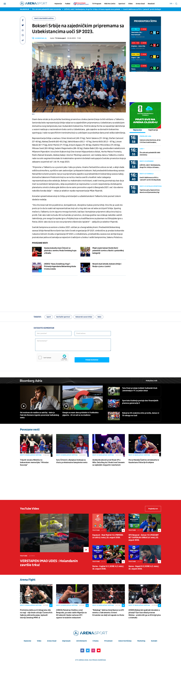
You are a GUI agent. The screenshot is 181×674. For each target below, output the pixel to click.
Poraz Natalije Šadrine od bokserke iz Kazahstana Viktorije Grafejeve (144, 461)
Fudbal (67, 4)
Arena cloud (140, 4)
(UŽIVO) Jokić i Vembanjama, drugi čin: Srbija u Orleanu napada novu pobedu (87, 9)
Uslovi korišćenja (124, 641)
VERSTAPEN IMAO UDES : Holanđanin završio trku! (49, 563)
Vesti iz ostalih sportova (151, 186)
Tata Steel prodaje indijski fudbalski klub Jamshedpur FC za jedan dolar (139, 389)
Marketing (141, 641)
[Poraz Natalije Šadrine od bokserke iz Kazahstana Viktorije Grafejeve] (145, 445)
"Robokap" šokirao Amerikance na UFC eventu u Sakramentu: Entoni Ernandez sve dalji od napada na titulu (108, 612)
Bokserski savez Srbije (84, 317)
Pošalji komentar (91, 360)
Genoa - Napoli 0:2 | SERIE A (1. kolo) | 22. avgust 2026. (144, 567)
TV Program (96, 4)
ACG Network (81, 641)
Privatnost (108, 641)
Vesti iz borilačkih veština (44, 18)
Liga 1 (142, 149)
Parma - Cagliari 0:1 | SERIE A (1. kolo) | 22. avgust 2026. (108, 567)
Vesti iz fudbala (147, 174)
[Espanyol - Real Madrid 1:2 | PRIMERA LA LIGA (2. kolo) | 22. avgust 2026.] (108, 523)
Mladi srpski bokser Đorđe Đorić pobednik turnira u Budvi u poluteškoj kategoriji (108, 250)
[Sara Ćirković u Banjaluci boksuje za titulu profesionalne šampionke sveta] (72, 445)
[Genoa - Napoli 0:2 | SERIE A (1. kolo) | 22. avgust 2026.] (145, 554)
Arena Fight (27, 580)
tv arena (80, 660)
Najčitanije (153, 130)
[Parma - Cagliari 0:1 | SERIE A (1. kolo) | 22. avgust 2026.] (108, 554)
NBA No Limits (109, 4)
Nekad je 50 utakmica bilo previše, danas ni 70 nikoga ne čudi (140, 414)
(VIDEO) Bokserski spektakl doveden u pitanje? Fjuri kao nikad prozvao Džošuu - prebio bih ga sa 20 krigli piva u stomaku (145, 614)
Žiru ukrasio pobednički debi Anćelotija (41, 9)
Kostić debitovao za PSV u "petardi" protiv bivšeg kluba (139, 9)
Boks (99, 317)
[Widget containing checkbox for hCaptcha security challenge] (52, 358)
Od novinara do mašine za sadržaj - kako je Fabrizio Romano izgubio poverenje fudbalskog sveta (39, 415)
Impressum (66, 641)
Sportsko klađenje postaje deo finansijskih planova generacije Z (140, 401)
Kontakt (154, 641)
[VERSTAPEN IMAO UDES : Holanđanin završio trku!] (54, 533)
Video (130, 4)
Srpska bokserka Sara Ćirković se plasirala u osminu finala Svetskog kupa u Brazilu (60, 250)
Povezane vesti (40, 243)
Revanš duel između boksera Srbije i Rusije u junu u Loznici (106, 265)
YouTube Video (29, 509)
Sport (49, 317)
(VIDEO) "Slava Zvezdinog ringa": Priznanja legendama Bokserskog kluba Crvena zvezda (60, 266)
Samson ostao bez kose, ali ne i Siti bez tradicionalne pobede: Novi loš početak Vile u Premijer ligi (150, 141)
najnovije (27, 641)
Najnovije (58, 4)
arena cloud (51, 641)
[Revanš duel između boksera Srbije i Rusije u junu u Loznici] (85, 267)
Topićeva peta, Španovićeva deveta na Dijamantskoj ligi (150, 191)
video (39, 641)
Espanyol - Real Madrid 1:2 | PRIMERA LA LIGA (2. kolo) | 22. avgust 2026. (107, 536)
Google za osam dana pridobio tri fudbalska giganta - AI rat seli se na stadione (80, 413)
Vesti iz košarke (147, 161)
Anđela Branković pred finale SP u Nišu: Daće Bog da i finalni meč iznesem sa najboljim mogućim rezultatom (108, 462)
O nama (95, 641)
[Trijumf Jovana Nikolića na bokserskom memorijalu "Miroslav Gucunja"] (36, 445)
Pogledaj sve (151, 381)
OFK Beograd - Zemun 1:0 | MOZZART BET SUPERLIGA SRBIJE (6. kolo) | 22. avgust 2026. (144, 537)
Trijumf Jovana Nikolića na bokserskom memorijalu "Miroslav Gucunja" (34, 462)
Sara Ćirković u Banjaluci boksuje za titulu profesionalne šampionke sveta (71, 461)
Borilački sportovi (63, 317)
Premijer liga (145, 136)
